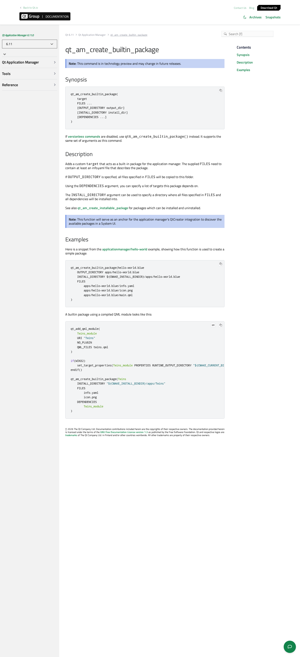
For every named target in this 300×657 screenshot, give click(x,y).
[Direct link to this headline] (89, 79)
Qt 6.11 (69, 34)
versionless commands (84, 136)
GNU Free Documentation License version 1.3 (124, 432)
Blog (251, 8)
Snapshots (273, 17)
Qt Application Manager (92, 34)
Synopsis (243, 54)
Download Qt (269, 7)
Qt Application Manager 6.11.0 (18, 35)
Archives (255, 17)
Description (245, 62)
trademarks (71, 435)
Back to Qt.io (30, 7)
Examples (243, 69)
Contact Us (240, 8)
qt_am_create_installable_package (103, 207)
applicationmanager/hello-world (124, 249)
